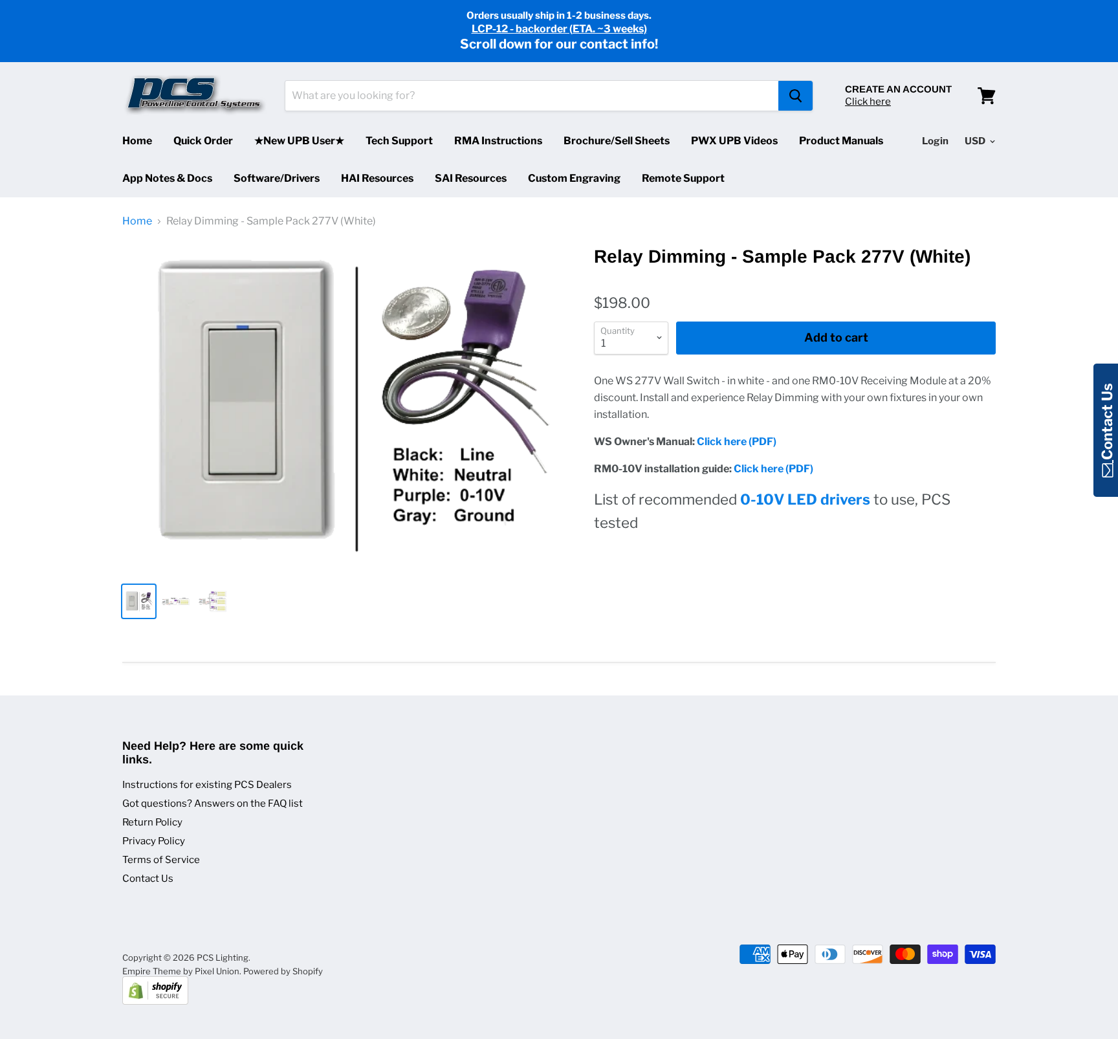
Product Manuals (841, 141)
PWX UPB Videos (734, 141)
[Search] (795, 96)
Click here (868, 101)
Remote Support (683, 178)
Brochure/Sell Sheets (617, 141)
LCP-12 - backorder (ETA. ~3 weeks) (559, 29)
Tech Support (399, 141)
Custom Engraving (574, 178)
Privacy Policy (153, 841)
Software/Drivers (277, 178)
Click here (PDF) (736, 441)
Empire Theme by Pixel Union (180, 971)
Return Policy (152, 822)
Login (935, 141)
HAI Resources (377, 178)
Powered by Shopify (283, 971)
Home (137, 141)
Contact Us (147, 878)
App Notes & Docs (167, 178)
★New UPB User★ (299, 141)
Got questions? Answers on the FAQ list (212, 803)
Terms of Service (161, 860)
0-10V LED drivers (805, 499)
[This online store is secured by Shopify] (155, 1001)
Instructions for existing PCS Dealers (207, 785)
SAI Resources (471, 178)
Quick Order (203, 141)
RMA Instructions (498, 141)
